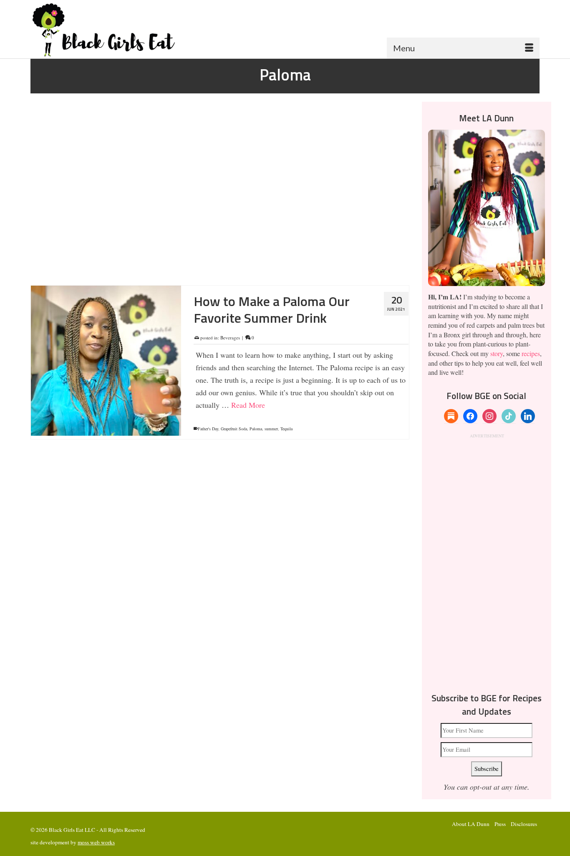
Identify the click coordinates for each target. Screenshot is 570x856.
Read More (213, 246)
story (496, 353)
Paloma (299, 270)
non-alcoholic (278, 270)
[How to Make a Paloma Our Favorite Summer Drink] (106, 361)
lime (251, 270)
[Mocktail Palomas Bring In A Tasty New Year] (106, 190)
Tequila (286, 429)
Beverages (230, 166)
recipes (531, 353)
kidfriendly (236, 270)
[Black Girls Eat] (111, 29)
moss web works (96, 842)
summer (271, 429)
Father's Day (208, 429)
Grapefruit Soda (211, 270)
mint (261, 270)
